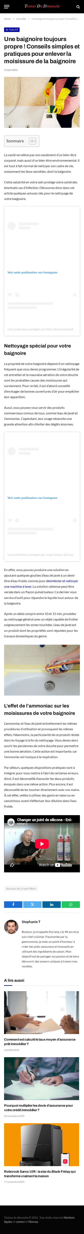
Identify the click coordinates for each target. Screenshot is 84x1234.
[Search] (78, 6)
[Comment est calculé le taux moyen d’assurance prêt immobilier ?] (42, 1012)
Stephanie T (31, 922)
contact (20, 1221)
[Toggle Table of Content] (30, 141)
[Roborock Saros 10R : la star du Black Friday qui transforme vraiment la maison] (42, 1144)
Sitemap (33, 1221)
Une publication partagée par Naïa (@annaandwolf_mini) (44, 329)
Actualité (12, 29)
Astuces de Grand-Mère (21, 888)
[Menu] (6, 6)
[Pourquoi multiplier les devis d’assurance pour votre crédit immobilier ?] (42, 1078)
